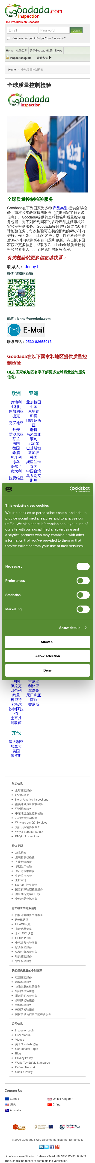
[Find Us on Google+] (57, 1146)
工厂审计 (20, 880)
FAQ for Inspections (27, 836)
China (56, 1104)
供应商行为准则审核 (27, 894)
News (58, 50)
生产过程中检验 (25, 871)
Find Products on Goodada (22, 22)
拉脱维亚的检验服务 (27, 986)
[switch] (83, 580)
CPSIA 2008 (23, 938)
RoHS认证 (21, 919)
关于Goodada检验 (26, 1044)
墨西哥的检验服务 (26, 995)
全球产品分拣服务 (26, 898)
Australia (15, 1110)
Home (12, 69)
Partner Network (25, 1067)
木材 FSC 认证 (24, 933)
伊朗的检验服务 (25, 1000)
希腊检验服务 (23, 982)
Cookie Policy (24, 1072)
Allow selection (47, 656)
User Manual (23, 1035)
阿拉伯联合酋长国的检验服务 (33, 1014)
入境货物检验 (23, 862)
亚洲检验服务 (23, 808)
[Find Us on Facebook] (52, 1146)
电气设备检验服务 (26, 942)
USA (13, 1104)
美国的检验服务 (25, 1009)
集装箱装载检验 (25, 857)
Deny (47, 670)
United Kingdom (63, 1098)
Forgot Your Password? (51, 38)
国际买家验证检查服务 (29, 889)
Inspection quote (21, 58)
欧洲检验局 (22, 795)
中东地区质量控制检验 (29, 813)
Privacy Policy (24, 1058)
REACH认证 (23, 924)
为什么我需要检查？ (27, 827)
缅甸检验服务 (23, 1005)
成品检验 (20, 852)
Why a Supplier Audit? (29, 831)
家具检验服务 (23, 947)
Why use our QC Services (31, 822)
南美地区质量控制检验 (29, 804)
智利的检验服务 (25, 991)
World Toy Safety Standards (32, 1062)
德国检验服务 (23, 977)
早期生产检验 (23, 866)
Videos (19, 1039)
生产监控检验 (23, 875)
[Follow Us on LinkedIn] (41, 1146)
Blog (18, 1053)
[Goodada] (33, 11)
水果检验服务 (23, 961)
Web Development (47, 1139)
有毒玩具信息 (23, 928)
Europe (14, 1098)
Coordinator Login (26, 1049)
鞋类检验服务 (23, 956)
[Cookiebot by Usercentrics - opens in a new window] (69, 489)
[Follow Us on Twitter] (46, 1146)
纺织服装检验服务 (26, 951)
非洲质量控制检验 (26, 818)
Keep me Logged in (24, 38)
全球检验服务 (23, 790)
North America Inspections (31, 799)
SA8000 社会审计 (26, 885)
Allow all (47, 642)
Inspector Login (25, 1030)
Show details (69, 628)
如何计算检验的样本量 (29, 915)
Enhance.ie (76, 1139)
